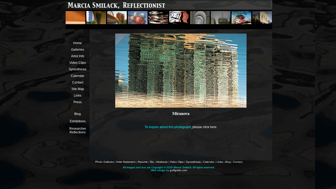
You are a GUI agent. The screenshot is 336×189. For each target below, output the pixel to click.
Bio (152, 161)
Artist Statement (125, 161)
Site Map (77, 89)
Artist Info (77, 56)
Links (77, 95)
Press (78, 102)
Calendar (77, 76)
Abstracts (161, 161)
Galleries (77, 49)
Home (77, 43)
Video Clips (77, 63)
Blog (77, 114)
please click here (204, 127)
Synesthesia (77, 69)
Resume (143, 161)
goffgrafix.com (178, 170)
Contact (77, 82)
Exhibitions (78, 121)
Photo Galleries (104, 161)
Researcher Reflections (77, 130)
